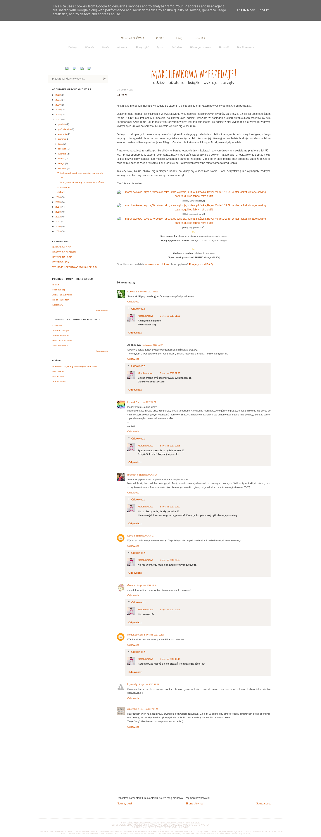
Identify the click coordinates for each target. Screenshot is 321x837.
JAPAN (122, 94)
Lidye (130, 535)
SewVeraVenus (60, 345)
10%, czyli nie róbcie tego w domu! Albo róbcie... (81, 182)
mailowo (256, 834)
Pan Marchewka (245, 47)
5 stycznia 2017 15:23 (148, 292)
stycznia (62, 168)
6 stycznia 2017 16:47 (170, 659)
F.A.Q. (179, 38)
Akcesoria (122, 47)
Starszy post (263, 803)
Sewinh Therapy (60, 330)
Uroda (105, 47)
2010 (58, 226)
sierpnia (62, 139)
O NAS (160, 38)
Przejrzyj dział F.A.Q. (201, 264)
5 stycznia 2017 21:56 (170, 373)
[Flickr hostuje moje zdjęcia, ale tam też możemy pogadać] (89, 69)
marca (61, 158)
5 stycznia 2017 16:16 (147, 475)
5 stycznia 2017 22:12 (170, 610)
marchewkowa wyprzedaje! (194, 73)
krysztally (132, 684)
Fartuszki (224, 47)
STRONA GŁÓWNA (132, 38)
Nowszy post (124, 803)
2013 (58, 212)
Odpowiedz (133, 301)
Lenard (131, 402)
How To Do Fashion (62, 340)
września (62, 134)
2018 (58, 114)
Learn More (246, 10)
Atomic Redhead (60, 335)
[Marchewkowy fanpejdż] (66, 69)
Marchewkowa (145, 315)
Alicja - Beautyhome (62, 294)
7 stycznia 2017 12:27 (149, 684)
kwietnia (62, 154)
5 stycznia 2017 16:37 (144, 536)
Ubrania (89, 47)
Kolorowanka (64, 187)
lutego (61, 163)
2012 (58, 216)
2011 (58, 221)
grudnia (62, 124)
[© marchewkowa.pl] (194, 195)
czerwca (62, 149)
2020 (58, 105)
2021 (58, 100)
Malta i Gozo (58, 376)
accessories (152, 264)
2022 (58, 95)
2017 (58, 119)
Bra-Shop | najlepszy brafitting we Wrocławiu (74, 366)
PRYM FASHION (60, 262)
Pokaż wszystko (102, 310)
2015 (58, 202)
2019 (58, 109)
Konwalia (132, 291)
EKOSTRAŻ (58, 371)
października (64, 129)
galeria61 (132, 709)
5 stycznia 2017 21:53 (170, 316)
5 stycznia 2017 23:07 (154, 635)
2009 (58, 231)
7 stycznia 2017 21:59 (148, 709)
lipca (60, 144)
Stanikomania (59, 381)
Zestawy (72, 47)
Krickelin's (57, 325)
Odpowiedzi (138, 308)
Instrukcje (177, 47)
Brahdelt (131, 474)
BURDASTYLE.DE (61, 247)
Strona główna (194, 803)
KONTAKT (201, 38)
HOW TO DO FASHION (64, 252)
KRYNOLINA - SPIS (62, 257)
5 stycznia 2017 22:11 (170, 507)
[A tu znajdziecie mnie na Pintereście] (81, 69)
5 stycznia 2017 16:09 (146, 402)
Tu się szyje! (142, 47)
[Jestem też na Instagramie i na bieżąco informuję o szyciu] (74, 69)
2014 (58, 207)
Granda (131, 585)
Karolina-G (57, 305)
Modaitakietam (135, 634)
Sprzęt (160, 47)
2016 (58, 197)
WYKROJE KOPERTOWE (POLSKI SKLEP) (74, 267)
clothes (165, 264)
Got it (264, 10)
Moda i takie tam (60, 300)
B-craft (55, 284)
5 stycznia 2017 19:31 (147, 585)
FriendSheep (59, 289)
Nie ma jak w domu (200, 47)
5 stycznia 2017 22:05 (170, 446)
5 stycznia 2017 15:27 (153, 345)
